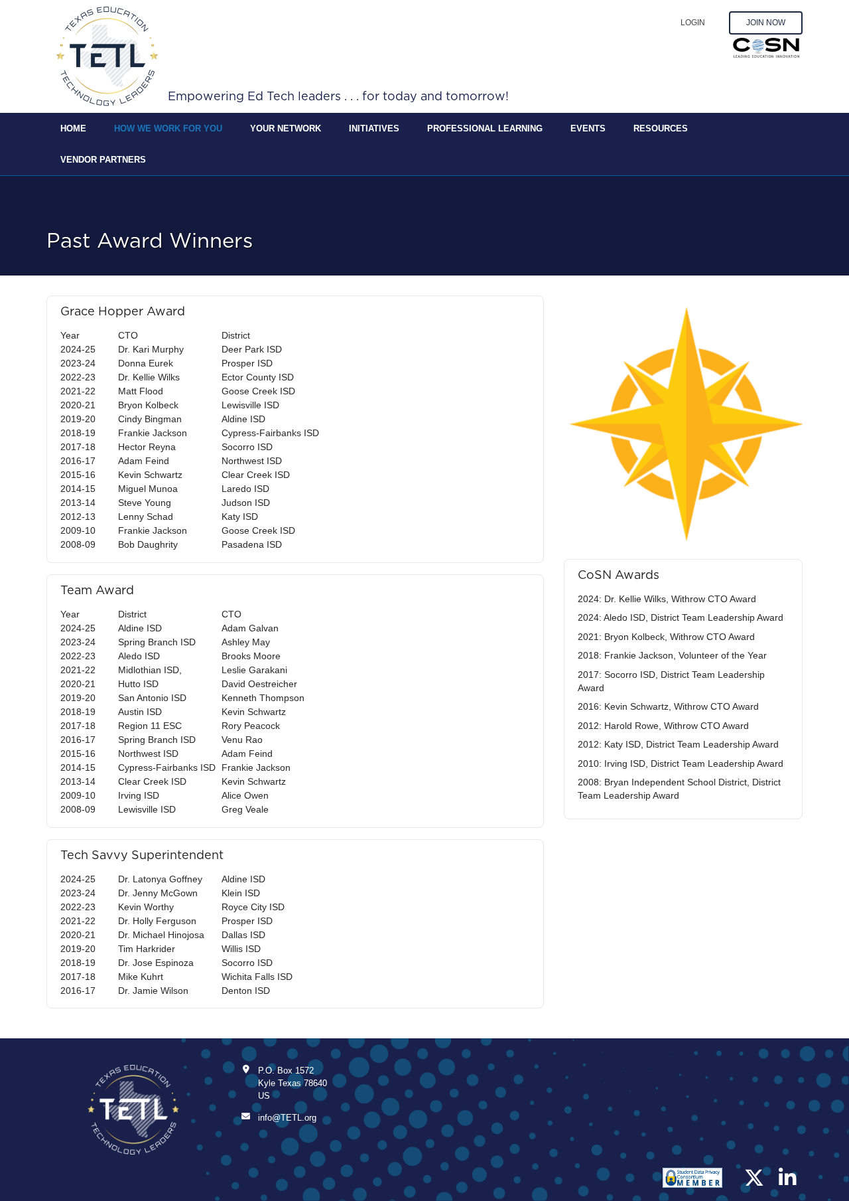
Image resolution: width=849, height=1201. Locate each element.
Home (73, 128)
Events (588, 128)
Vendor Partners (103, 160)
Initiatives (374, 128)
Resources (660, 128)
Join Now (765, 22)
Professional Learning (485, 128)
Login (693, 22)
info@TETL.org (287, 1118)
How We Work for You (168, 128)
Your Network (285, 128)
